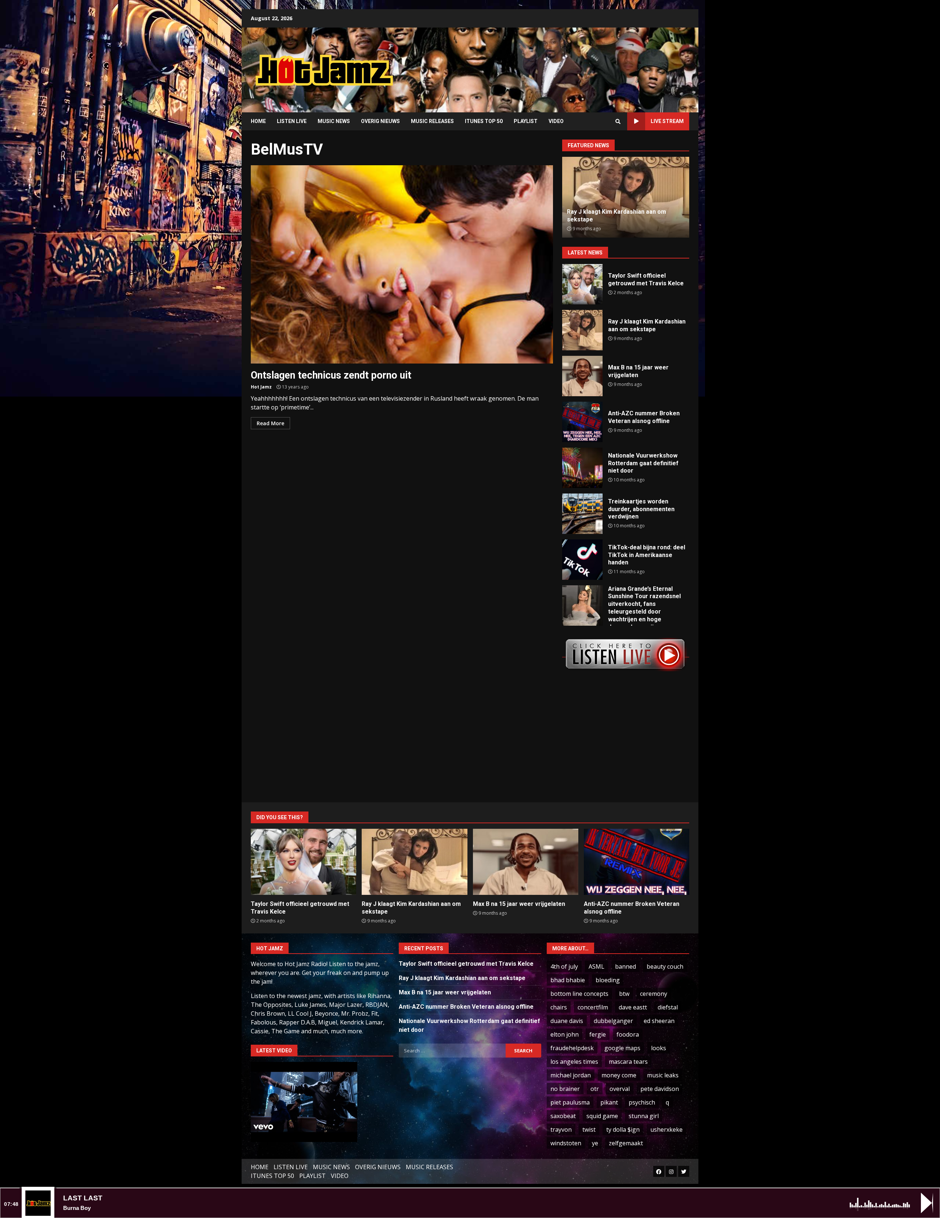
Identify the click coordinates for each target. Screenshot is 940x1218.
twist (589, 1129)
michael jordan (570, 1075)
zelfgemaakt (626, 1143)
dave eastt (633, 1007)
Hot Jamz (261, 387)
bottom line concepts (579, 994)
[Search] (618, 122)
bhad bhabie (567, 980)
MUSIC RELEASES (432, 121)
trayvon (561, 1129)
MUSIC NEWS (334, 121)
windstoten (565, 1143)
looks (658, 1048)
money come (618, 1075)
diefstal (668, 1007)
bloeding (608, 980)
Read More (270, 423)
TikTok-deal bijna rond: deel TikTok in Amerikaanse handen (582, 559)
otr (594, 1089)
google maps (622, 1048)
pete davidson (659, 1089)
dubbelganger (613, 1021)
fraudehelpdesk (572, 1048)
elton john (564, 1034)
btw (624, 994)
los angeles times (574, 1062)
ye (595, 1143)
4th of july (564, 966)
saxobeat (563, 1116)
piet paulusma (570, 1102)
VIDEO (556, 121)
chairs (558, 1007)
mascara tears (628, 1062)
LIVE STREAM (667, 121)
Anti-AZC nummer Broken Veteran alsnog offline (582, 422)
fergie (597, 1034)
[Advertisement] (563, 64)
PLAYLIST (526, 121)
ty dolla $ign (623, 1129)
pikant (609, 1102)
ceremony (653, 994)
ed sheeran (659, 1021)
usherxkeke (666, 1129)
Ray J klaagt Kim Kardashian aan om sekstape (582, 330)
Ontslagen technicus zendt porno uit (402, 264)
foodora (628, 1034)
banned (625, 966)
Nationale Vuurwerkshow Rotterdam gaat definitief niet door (582, 468)
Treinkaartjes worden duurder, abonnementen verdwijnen (582, 514)
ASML (596, 966)
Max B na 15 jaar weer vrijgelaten (582, 376)
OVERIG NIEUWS (380, 121)
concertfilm (593, 1007)
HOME (258, 121)
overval (620, 1089)
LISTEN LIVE (292, 121)
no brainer (565, 1089)
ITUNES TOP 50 (484, 121)
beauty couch (665, 966)
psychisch (642, 1102)
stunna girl (644, 1116)
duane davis (566, 1021)
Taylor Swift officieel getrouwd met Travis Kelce (582, 284)
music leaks (663, 1075)
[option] (625, 197)
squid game (602, 1116)
